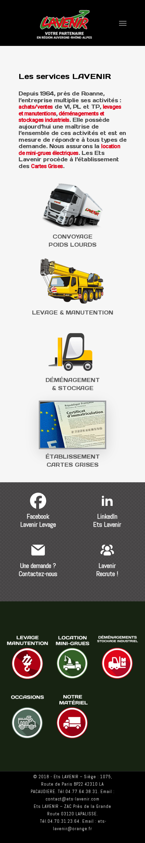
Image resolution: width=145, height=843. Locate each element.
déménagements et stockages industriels (61, 117)
